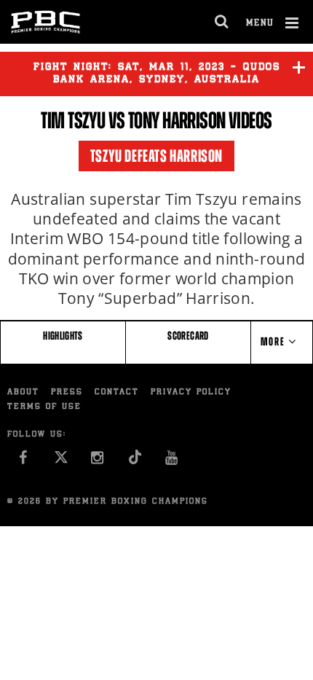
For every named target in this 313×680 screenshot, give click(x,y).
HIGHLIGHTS (63, 335)
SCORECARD (187, 335)
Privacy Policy (191, 392)
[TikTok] (135, 461)
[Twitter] (60, 461)
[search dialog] (222, 22)
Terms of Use (44, 407)
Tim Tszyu (73, 120)
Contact (117, 392)
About (23, 392)
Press (67, 392)
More (274, 341)
